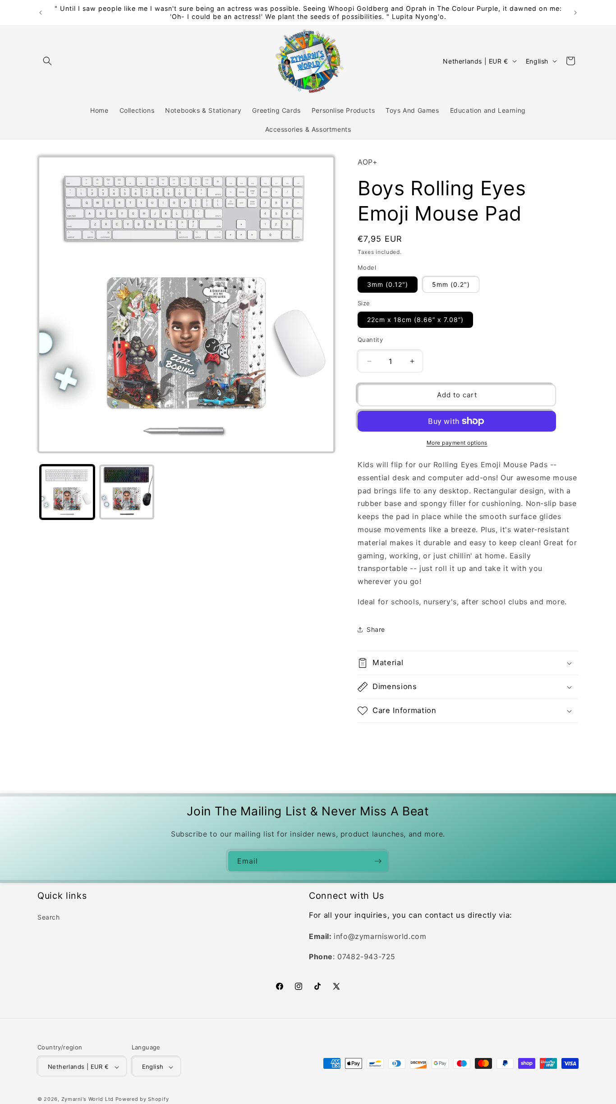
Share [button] (376, 629)
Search (48, 917)
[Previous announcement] (41, 12)
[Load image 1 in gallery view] (67, 492)
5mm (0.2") (451, 284)
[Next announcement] (575, 12)
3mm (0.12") (387, 284)
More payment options (457, 442)
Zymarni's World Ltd (87, 1099)
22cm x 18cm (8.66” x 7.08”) (415, 319)
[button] (47, 61)
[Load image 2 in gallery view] (126, 492)
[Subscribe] (378, 861)
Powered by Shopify (142, 1099)
